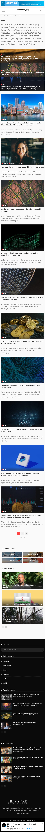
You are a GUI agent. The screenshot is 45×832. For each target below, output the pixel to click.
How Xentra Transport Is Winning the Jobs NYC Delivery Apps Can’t (27, 777)
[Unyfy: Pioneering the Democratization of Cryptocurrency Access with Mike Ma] (22, 326)
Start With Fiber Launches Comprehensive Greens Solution (22, 604)
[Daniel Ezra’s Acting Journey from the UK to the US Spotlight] (22, 580)
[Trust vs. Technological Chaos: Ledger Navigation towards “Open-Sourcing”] (22, 237)
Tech (3, 54)
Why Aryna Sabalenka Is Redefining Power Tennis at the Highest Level (28, 767)
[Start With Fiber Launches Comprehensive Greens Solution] (22, 598)
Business (5, 163)
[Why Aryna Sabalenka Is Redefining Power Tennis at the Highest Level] (6, 769)
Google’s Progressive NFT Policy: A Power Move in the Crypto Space (20, 386)
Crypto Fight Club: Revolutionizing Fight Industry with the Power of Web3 (21, 430)
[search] (41, 11)
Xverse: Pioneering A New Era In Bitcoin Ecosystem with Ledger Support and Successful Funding (20, 88)
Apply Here (28, 829)
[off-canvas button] (3, 11)
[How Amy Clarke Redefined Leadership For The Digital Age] (22, 151)
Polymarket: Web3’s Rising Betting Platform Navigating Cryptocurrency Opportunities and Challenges (19, 59)
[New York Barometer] (22, 10)
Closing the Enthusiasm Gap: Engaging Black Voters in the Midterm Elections (26, 695)
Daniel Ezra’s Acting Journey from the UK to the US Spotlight (19, 586)
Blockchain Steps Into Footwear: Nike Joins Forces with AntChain (22, 74)
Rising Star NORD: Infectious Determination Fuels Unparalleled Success (19, 620)
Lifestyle (5, 670)
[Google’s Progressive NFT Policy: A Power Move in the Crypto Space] (22, 370)
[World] (12, 560)
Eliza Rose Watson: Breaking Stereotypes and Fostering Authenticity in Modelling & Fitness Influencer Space (27, 749)
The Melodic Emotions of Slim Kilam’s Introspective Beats (24, 723)
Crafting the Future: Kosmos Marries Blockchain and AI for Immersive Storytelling (22, 298)
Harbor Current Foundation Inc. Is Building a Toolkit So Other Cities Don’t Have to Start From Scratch (21, 124)
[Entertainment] (33, 554)
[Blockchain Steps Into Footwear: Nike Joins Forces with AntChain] (22, 193)
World (5, 683)
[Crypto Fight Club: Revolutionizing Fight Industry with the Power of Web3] (22, 414)
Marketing (13, 163)
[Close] (42, 824)
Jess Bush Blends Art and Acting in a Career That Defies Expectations (28, 758)
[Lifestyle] (33, 560)
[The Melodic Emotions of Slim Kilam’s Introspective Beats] (6, 725)
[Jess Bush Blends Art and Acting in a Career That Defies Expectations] (6, 760)
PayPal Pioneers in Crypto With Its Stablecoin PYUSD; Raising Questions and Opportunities (20, 474)
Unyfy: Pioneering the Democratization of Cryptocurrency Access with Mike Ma (22, 342)
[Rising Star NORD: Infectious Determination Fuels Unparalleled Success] (22, 615)
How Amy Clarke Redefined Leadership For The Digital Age (22, 167)
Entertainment (7, 665)
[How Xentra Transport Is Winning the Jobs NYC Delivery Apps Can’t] (6, 778)
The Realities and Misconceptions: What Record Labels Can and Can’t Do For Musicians (27, 704)
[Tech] (12, 554)
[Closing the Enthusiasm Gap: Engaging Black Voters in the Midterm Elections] (6, 697)
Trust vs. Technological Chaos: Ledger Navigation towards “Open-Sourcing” (19, 254)
